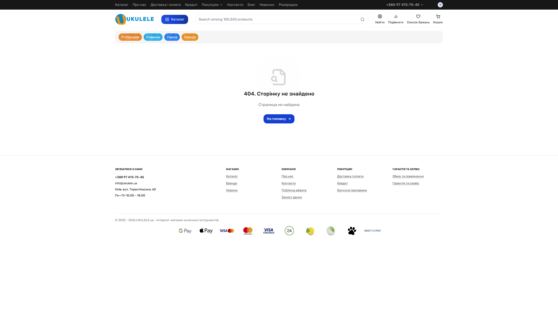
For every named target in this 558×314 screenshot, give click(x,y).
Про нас (139, 5)
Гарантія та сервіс (406, 183)
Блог (251, 5)
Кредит (191, 5)
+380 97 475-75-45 (402, 5)
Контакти (235, 5)
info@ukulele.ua (126, 183)
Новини (232, 190)
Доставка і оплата (166, 5)
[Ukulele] (134, 19)
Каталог (121, 5)
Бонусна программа (352, 190)
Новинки (267, 5)
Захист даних (292, 197)
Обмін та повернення (408, 176)
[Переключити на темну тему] (440, 4)
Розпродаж (288, 5)
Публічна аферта (294, 190)
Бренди (231, 183)
